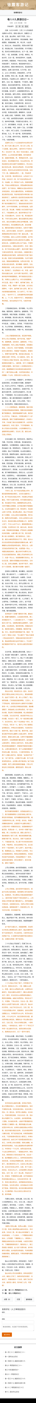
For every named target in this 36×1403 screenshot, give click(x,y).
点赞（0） (7, 1299)
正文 (15, 23)
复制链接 (29, 1299)
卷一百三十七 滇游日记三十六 (15, 1379)
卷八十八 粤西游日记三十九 (18, 1290)
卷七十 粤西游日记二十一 (13, 1365)
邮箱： (4, 1319)
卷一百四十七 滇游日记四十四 (15, 1383)
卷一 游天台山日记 (11, 1357)
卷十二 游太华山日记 (12, 1392)
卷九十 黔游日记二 (15, 1293)
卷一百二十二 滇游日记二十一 (15, 1352)
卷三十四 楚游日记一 (12, 1370)
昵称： (4, 1312)
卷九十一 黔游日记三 (12, 1374)
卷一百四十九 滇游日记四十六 (15, 1361)
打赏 (18, 1299)
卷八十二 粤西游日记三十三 (14, 1387)
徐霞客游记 (18, 12)
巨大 (26, 26)
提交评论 (7, 1335)
